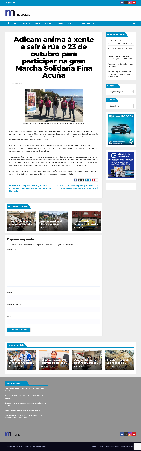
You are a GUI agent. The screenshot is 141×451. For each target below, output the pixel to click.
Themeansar (41, 446)
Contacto (101, 446)
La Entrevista (87, 23)
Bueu (16, 23)
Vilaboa (59, 23)
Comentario (12, 249)
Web (9, 317)
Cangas (26, 23)
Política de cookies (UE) (128, 446)
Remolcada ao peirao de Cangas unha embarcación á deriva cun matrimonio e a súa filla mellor (30, 188)
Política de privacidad (112, 446)
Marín (37, 23)
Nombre (10, 292)
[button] (134, 23)
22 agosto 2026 (114, 366)
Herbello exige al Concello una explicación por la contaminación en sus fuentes (120, 74)
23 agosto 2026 (16, 366)
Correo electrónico (14, 304)
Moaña (48, 23)
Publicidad (94, 446)
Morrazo (72, 23)
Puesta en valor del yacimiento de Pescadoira (118, 363)
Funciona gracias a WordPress (14, 446)
